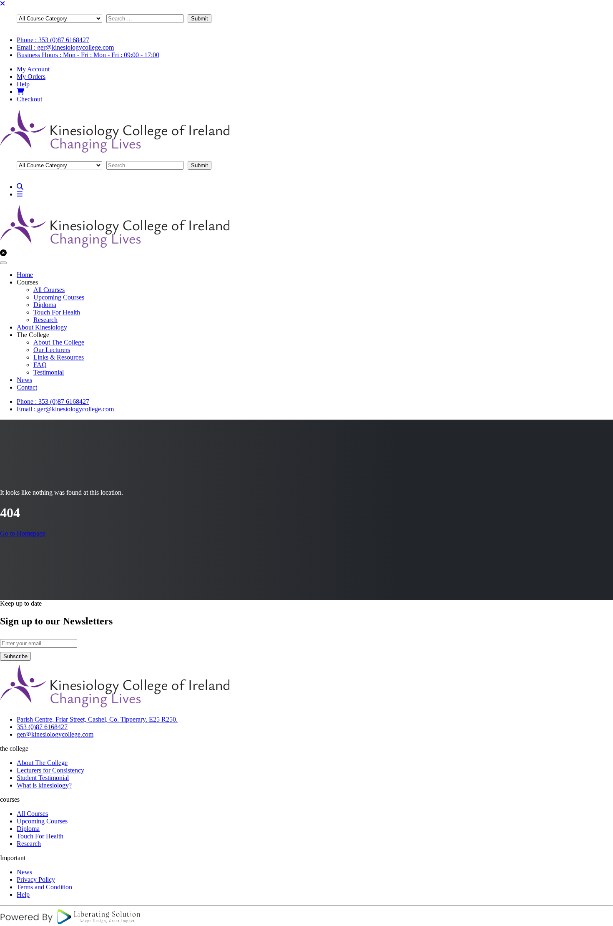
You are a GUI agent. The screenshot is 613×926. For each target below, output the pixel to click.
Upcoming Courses (58, 297)
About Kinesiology (42, 327)
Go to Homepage (22, 533)
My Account (33, 69)
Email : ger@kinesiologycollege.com (65, 47)
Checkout (29, 99)
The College (33, 334)
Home (25, 274)
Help (23, 84)
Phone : (53, 39)
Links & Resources (58, 357)
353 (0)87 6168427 (42, 726)
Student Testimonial (43, 777)
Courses (27, 282)
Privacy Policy (36, 879)
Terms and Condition (44, 887)
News (24, 379)
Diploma (44, 304)
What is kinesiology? (44, 785)
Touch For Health (56, 312)
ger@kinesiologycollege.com (55, 734)
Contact (27, 387)
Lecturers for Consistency (50, 770)
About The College (58, 342)
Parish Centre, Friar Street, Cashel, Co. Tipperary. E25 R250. (97, 719)
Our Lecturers (51, 349)
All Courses (49, 289)
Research (45, 319)
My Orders (31, 76)
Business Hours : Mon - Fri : (88, 54)
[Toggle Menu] (3, 263)
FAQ (40, 364)
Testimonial (48, 372)
